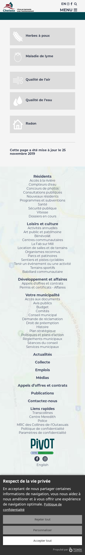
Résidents (42, 176)
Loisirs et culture (42, 224)
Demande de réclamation (42, 319)
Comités (42, 311)
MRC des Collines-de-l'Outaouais (42, 424)
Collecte (42, 362)
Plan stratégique (42, 331)
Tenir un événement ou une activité (42, 263)
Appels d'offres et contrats (42, 283)
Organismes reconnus (42, 252)
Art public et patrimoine (42, 232)
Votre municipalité (43, 295)
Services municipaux (42, 347)
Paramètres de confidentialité (42, 432)
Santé (42, 204)
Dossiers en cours (42, 216)
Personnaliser (42, 530)
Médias (42, 378)
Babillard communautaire (42, 271)
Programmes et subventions (42, 200)
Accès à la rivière (42, 180)
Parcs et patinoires (42, 256)
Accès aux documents (42, 299)
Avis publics (42, 303)
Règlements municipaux (42, 339)
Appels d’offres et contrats (42, 385)
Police (42, 420)
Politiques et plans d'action (42, 335)
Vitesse (42, 212)
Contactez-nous (42, 401)
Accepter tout (42, 540)
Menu (67, 10)
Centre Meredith (42, 416)
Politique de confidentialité (42, 428)
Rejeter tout (42, 519)
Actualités (42, 354)
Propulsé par (60, 549)
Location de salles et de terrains (42, 248)
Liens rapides (42, 409)
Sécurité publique (42, 208)
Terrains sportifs (42, 267)
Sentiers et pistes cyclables (42, 260)
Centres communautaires (42, 240)
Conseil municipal (42, 315)
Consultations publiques (42, 192)
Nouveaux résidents (43, 196)
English (42, 465)
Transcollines (42, 413)
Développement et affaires (42, 279)
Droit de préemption (42, 323)
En (63, 4)
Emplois (42, 370)
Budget (42, 307)
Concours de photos (42, 188)
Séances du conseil (42, 343)
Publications (42, 393)
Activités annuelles (43, 228)
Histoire (42, 327)
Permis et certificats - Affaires (43, 287)
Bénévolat (42, 236)
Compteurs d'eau (42, 184)
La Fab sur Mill (42, 244)
